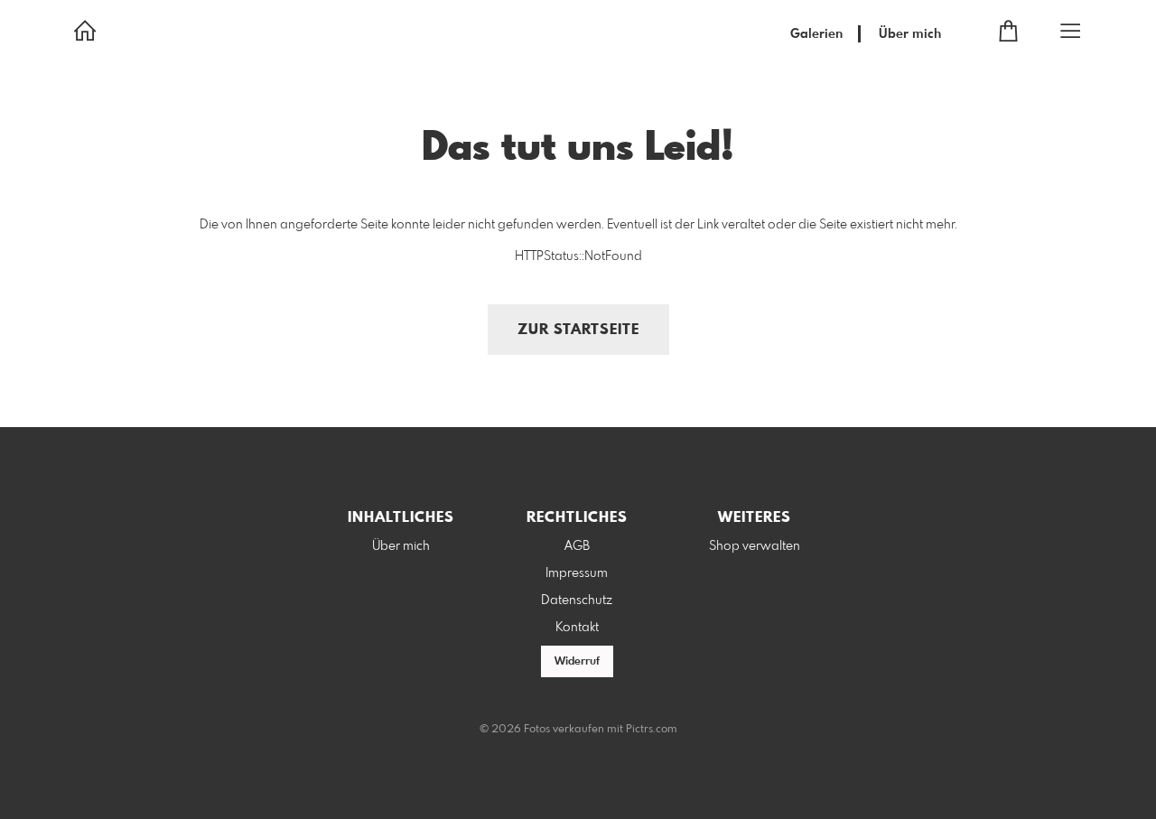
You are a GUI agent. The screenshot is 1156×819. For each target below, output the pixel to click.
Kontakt (577, 627)
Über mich (910, 34)
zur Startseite (578, 330)
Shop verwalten (754, 546)
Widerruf (577, 661)
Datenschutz (576, 600)
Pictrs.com (651, 729)
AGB (577, 546)
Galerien (816, 34)
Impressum (576, 573)
